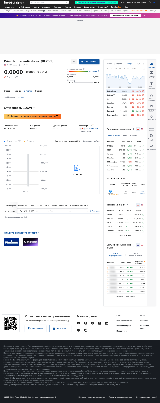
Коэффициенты (9, 97)
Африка (125, 11)
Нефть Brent (111, 91)
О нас (142, 315)
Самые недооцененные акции (119, 246)
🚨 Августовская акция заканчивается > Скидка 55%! (96, 2)
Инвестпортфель (123, 326)
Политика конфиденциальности (120, 397)
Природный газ (112, 115)
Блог (118, 315)
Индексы (119, 64)
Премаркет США (53, 11)
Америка (87, 11)
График (17, 91)
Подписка (93, 71)
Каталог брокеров (116, 178)
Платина (110, 107)
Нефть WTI (111, 95)
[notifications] (149, 2)
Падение (133, 135)
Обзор (7, 91)
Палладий (110, 111)
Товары (129, 64)
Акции (8, 11)
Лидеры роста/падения (119, 129)
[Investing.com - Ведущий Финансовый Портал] (14, 2)
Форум (38, 91)
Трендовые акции (116, 204)
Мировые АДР (66, 11)
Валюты (110, 64)
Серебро (110, 103)
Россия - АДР (77, 11)
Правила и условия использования (91, 397)
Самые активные (113, 135)
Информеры (121, 331)
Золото (109, 99)
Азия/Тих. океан (115, 11)
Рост (125, 135)
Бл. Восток (103, 11)
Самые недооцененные (115, 255)
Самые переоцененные (135, 255)
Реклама (144, 321)
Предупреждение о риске (146, 397)
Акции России (31, 11)
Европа (95, 11)
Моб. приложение (124, 321)
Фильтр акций (103, 7)
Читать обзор (142, 193)
